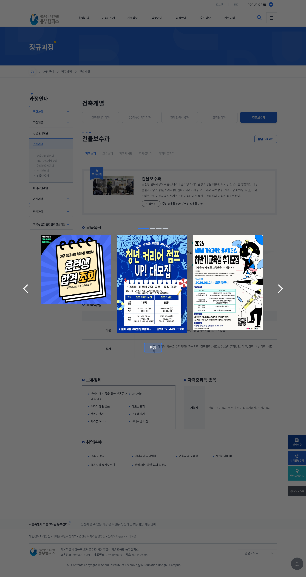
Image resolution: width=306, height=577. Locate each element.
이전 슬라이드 (26, 289)
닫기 (153, 347)
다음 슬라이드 (280, 289)
